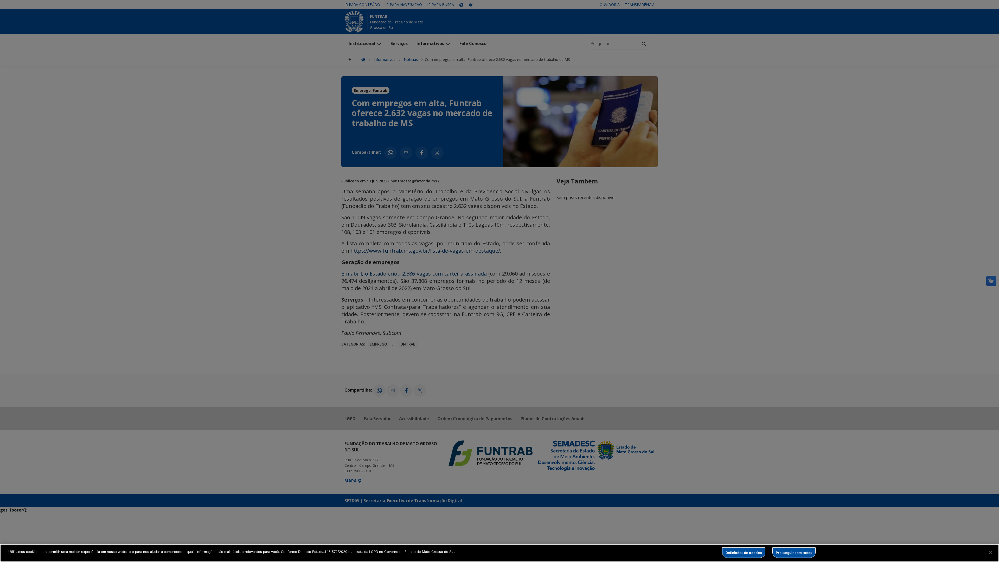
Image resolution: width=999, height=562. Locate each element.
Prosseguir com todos (794, 552)
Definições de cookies (744, 552)
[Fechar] (990, 552)
